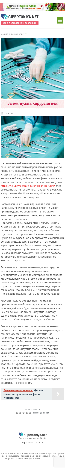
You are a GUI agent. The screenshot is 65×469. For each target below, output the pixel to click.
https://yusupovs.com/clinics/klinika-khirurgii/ (28, 186)
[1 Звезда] (17, 413)
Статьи (39, 442)
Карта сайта (27, 442)
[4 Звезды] (27, 413)
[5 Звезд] (30, 413)
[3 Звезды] (24, 413)
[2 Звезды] (20, 413)
